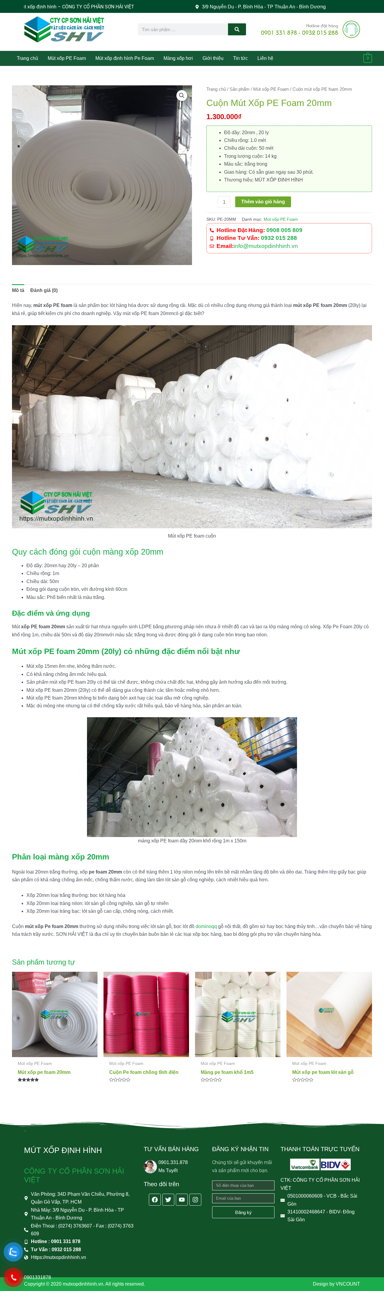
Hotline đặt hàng (322, 25)
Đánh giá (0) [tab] (44, 290)
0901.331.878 (173, 1162)
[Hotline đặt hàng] (351, 29)
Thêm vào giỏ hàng (263, 201)
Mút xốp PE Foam (271, 89)
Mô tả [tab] (18, 290)
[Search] (237, 29)
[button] (181, 95)
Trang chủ (216, 89)
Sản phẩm (240, 89)
